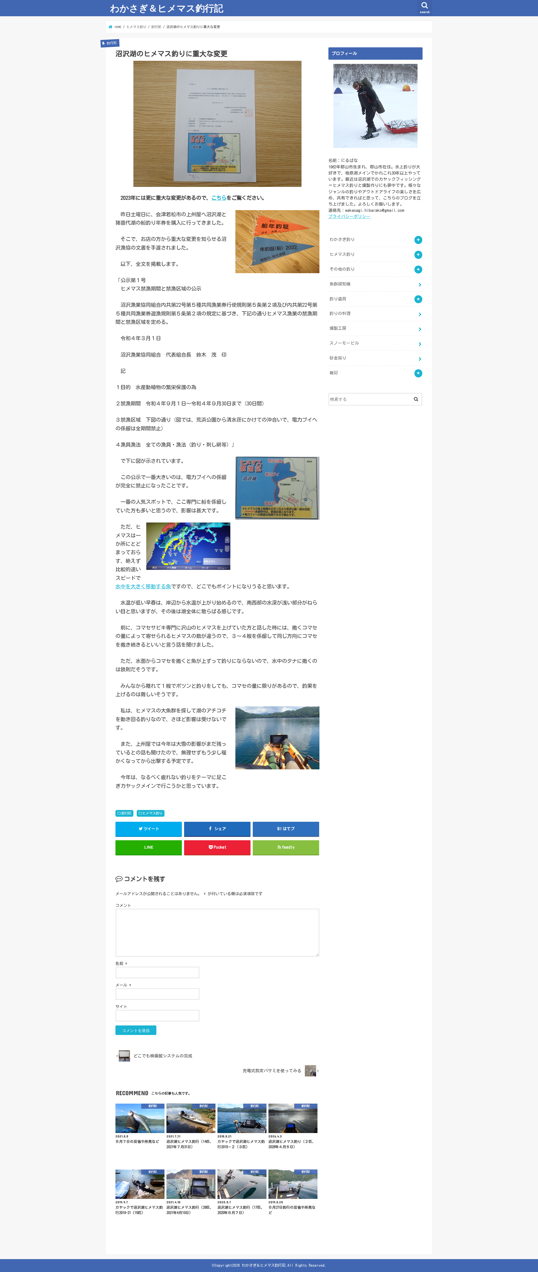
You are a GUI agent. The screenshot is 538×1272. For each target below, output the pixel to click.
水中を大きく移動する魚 (143, 586)
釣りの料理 (340, 313)
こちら (218, 197)
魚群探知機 (340, 284)
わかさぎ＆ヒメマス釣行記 (166, 8)
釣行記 (126, 813)
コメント (123, 905)
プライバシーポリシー (349, 216)
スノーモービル (344, 343)
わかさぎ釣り (342, 239)
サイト (121, 1007)
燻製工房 (338, 328)
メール (123, 985)
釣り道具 (338, 299)
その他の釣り (342, 269)
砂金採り (338, 358)
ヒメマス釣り (152, 813)
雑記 (334, 373)
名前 (121, 963)
